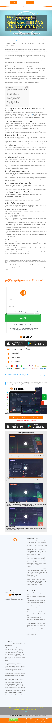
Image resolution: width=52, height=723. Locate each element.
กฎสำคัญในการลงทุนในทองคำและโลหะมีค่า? (36, 600)
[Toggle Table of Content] (25, 87)
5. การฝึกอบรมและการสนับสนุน (14, 95)
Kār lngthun (10, 30)
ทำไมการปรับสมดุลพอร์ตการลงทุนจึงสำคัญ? (36, 623)
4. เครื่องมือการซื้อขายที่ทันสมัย (14, 94)
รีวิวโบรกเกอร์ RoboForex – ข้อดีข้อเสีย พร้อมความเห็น (17, 89)
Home (6, 40)
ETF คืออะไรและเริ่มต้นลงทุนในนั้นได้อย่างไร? (36, 606)
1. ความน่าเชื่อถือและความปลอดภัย (15, 90)
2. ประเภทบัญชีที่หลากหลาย (13, 92)
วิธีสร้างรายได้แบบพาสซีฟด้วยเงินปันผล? (35, 631)
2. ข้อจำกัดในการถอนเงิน (13, 101)
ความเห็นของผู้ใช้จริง (11, 103)
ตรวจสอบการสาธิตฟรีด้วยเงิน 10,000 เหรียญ (26, 418)
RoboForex (30, 114)
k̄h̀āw (10, 40)
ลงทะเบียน (13, 2)
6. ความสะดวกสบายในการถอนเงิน (14, 97)
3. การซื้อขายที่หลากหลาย (13, 93)
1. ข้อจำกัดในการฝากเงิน (13, 99)
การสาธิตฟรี (13, 719)
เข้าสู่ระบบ (30, 2)
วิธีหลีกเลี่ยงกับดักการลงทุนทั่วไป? (34, 617)
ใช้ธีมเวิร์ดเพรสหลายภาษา (32, 717)
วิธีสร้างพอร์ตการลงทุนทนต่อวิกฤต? (34, 611)
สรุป (7, 105)
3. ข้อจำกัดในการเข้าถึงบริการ (14, 102)
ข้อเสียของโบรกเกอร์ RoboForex (13, 98)
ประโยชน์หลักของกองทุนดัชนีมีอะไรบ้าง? (35, 629)
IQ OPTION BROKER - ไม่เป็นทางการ (15, 715)
